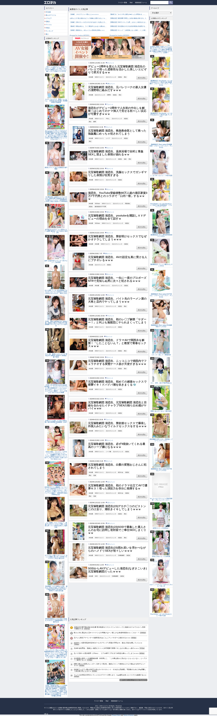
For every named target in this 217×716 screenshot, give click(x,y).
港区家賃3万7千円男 (100, 206)
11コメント (111, 482)
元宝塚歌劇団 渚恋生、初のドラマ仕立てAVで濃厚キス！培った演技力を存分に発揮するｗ (117, 487)
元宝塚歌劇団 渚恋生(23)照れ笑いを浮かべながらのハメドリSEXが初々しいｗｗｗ (117, 549)
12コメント (111, 502)
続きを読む (142, 78)
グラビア (49, 18)
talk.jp (46, 714)
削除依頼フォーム (141, 2)
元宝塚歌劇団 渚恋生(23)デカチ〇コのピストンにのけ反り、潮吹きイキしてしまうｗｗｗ (117, 508)
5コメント (110, 378)
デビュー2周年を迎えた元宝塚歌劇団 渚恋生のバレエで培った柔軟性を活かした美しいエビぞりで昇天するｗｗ (117, 69)
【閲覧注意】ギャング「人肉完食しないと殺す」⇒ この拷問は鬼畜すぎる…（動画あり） (128, 30)
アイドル (49, 24)
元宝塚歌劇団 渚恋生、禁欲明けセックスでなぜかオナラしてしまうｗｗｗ (117, 238)
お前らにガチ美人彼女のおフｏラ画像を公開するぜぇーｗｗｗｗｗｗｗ (88, 18)
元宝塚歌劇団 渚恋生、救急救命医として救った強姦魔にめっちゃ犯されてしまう (117, 132)
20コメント (110, 565)
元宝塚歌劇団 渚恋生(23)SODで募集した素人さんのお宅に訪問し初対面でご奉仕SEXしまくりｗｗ (117, 529)
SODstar (97, 203)
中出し (108, 118)
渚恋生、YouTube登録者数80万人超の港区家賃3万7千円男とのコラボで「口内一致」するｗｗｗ (117, 195)
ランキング (49, 31)
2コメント (110, 63)
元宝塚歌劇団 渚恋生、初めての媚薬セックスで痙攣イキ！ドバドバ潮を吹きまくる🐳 (117, 383)
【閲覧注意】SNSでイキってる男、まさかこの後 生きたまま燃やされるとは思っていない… (128, 22)
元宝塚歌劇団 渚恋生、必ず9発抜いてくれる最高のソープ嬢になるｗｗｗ (116, 445)
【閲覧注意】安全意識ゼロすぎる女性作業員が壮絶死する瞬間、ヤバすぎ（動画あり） (128, 26)
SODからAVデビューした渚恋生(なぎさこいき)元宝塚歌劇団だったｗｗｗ (117, 570)
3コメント (110, 168)
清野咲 (109, 95)
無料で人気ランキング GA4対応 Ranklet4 (132, 680)
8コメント (110, 274)
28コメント (111, 83)
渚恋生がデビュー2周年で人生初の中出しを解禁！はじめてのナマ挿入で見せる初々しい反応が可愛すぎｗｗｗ (117, 110)
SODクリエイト (99, 77)
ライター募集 (122, 2)
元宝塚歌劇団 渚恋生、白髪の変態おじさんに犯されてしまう (117, 466)
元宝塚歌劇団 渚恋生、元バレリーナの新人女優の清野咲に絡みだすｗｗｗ (117, 89)
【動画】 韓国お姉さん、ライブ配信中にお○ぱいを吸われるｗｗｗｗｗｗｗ (88, 26)
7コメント (110, 104)
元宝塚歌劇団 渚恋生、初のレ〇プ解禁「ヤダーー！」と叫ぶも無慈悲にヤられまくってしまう (117, 321)
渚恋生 (120, 77)
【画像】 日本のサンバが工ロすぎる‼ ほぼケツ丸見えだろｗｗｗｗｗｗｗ (88, 22)
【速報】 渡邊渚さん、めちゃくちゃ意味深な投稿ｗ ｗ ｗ (87, 30)
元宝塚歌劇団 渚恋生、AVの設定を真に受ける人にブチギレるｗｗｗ (117, 258)
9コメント (110, 233)
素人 (47, 34)
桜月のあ (120, 472)
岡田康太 (127, 203)
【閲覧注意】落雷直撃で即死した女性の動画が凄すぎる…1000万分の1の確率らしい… (128, 18)
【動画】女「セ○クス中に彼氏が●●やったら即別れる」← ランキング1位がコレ (128, 14)
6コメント (110, 148)
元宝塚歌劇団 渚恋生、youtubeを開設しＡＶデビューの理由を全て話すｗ (117, 217)
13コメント (110, 212)
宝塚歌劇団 (121, 555)
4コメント (110, 189)
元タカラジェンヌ (111, 77)
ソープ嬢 (108, 451)
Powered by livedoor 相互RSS (79, 35)
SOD (96, 576)
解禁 (94, 121)
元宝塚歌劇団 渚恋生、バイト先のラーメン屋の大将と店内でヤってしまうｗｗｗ (117, 300)
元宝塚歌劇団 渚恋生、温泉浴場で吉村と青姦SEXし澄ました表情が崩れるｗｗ (115, 153)
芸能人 (48, 21)
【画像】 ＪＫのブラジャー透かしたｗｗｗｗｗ (84, 14)
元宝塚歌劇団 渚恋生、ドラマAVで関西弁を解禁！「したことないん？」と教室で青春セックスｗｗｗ (117, 343)
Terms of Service (129, 715)
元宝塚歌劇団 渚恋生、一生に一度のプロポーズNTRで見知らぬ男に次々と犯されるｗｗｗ (117, 279)
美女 (125, 77)
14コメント (111, 523)
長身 (94, 475)
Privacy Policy (116, 715)
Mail (131, 2)
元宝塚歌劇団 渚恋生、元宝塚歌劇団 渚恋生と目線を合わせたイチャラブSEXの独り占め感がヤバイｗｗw (117, 405)
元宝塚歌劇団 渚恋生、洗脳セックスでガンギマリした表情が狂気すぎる (117, 174)
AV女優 (91, 77)
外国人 (48, 28)
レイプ (108, 138)
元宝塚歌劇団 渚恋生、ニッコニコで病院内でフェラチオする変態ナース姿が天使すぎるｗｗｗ (117, 362)
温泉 (125, 159)
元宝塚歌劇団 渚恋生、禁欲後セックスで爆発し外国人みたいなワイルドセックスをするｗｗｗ (117, 425)
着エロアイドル (51, 15)
